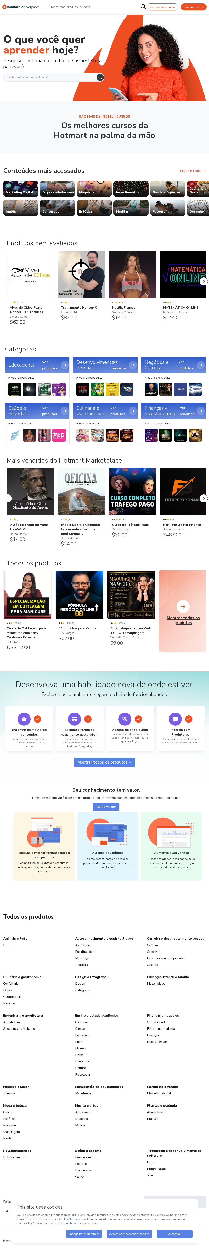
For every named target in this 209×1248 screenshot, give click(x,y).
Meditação (82, 958)
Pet (6, 945)
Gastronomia (12, 997)
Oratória (153, 965)
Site (150, 1175)
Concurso (81, 1022)
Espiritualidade (85, 951)
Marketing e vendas (163, 1087)
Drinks (7, 990)
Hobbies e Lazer (16, 1087)
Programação (156, 1169)
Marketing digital (159, 1093)
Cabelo (8, 1112)
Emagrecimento (86, 1157)
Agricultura (155, 1112)
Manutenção (84, 1093)
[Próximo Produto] (204, 277)
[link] (20, 189)
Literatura (82, 1061)
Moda (7, 1138)
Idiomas (80, 1048)
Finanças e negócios (163, 1015)
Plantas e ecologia (162, 1105)
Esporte (81, 1164)
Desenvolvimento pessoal (166, 958)
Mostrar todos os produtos (102, 762)
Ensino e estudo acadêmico (96, 1015)
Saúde (79, 1177)
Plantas (152, 1119)
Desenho (81, 1119)
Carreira (152, 945)
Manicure (9, 1125)
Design (80, 983)
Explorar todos (190, 171)
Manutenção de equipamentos (99, 1087)
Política (80, 1068)
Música (80, 1125)
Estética (9, 1119)
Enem (79, 1042)
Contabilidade (157, 1022)
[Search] (100, 77)
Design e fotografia (90, 977)
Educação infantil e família (168, 977)
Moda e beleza (15, 1105)
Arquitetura (11, 1022)
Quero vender (106, 806)
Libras (79, 1055)
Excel (151, 1162)
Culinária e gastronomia (22, 977)
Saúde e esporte (88, 1150)
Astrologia (82, 945)
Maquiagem (11, 1132)
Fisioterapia (83, 1170)
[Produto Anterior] (8, 277)
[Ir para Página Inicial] (21, 6)
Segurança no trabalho (19, 1028)
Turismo (9, 1093)
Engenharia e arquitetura (23, 1015)
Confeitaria (10, 983)
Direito (80, 1028)
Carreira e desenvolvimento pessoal (176, 938)
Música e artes (86, 1105)
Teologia (81, 965)
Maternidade (156, 983)
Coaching (153, 951)
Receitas (9, 1003)
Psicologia (82, 1074)
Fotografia (82, 990)
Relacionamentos (17, 1150)
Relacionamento (15, 1157)
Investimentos (157, 1042)
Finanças (153, 1035)
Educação (82, 1035)
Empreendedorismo (161, 1028)
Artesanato (83, 1112)
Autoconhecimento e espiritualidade (104, 938)
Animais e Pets (15, 938)
